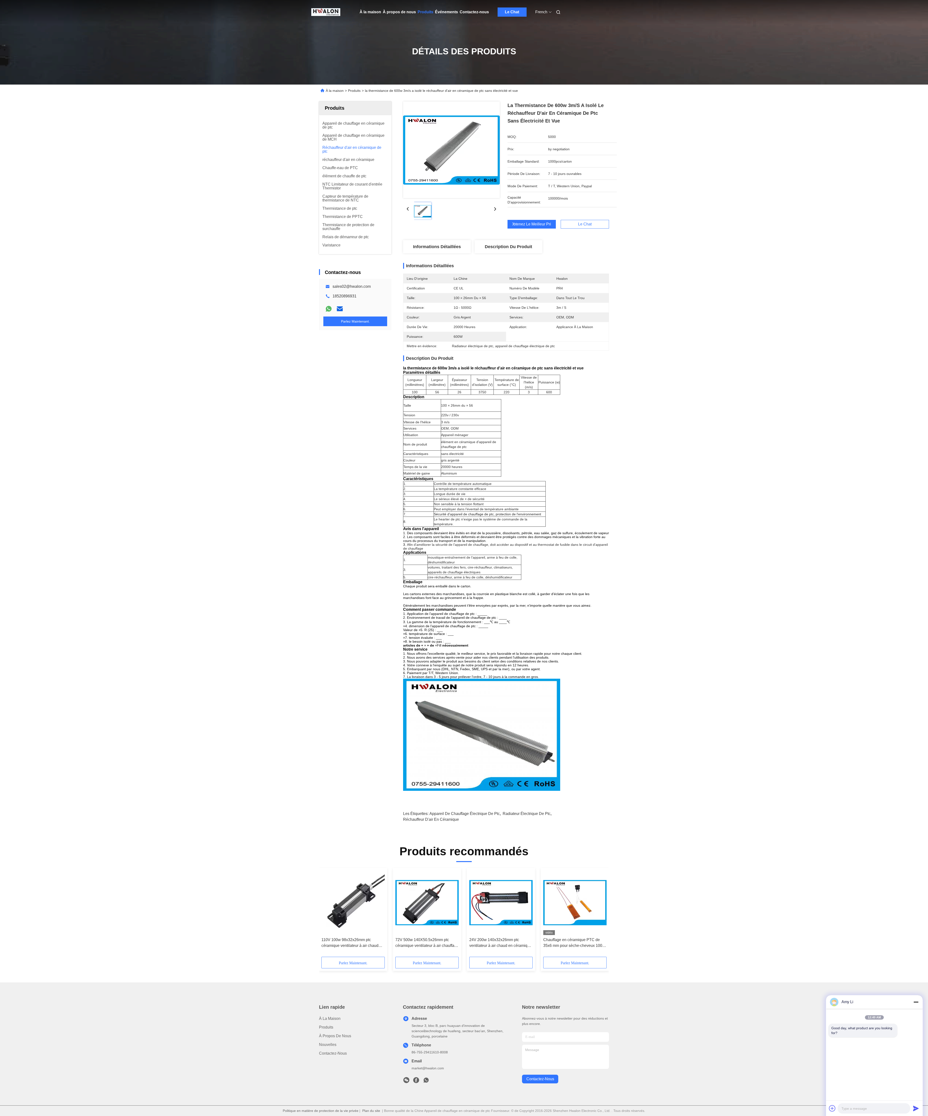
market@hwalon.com (428, 1068)
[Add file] (832, 1108)
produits (326, 1027)
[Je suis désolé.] (329, 309)
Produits (425, 12)
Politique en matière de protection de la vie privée (320, 1111)
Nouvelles (327, 1045)
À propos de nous (399, 12)
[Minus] (916, 1002)
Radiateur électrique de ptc (527, 814)
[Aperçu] (325, 12)
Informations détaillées (437, 246)
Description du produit (508, 246)
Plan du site (371, 1111)
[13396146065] (426, 1081)
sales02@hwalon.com (352, 286)
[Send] (916, 1108)
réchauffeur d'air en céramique (431, 819)
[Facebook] (416, 1081)
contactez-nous (540, 1079)
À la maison (370, 12)
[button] (327, 914)
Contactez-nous (474, 12)
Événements (446, 12)
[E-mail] (340, 309)
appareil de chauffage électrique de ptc (464, 814)
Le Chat (512, 12)
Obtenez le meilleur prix (531, 224)
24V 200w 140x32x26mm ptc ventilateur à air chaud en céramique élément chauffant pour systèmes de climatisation (500, 943)
